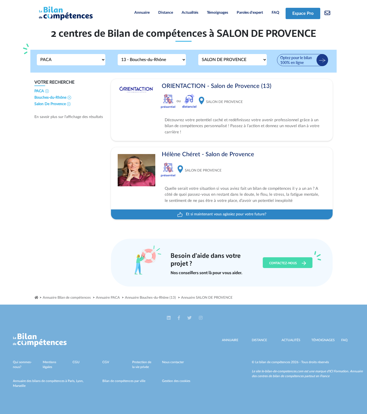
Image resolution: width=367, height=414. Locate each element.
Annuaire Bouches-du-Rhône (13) (150, 297)
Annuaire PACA (108, 297)
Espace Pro (303, 13)
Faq (344, 340)
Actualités (190, 13)
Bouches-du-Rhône (50, 97)
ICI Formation (338, 371)
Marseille (19, 385)
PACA (39, 91)
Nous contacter (173, 362)
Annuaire (142, 13)
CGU (76, 362)
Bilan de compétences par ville (123, 381)
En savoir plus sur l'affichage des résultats (68, 117)
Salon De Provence (50, 104)
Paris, (72, 381)
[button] (169, 317)
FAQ (275, 13)
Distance (165, 13)
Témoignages (217, 13)
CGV (105, 362)
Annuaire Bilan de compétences (67, 297)
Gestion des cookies (176, 381)
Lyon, (80, 381)
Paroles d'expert (250, 13)
